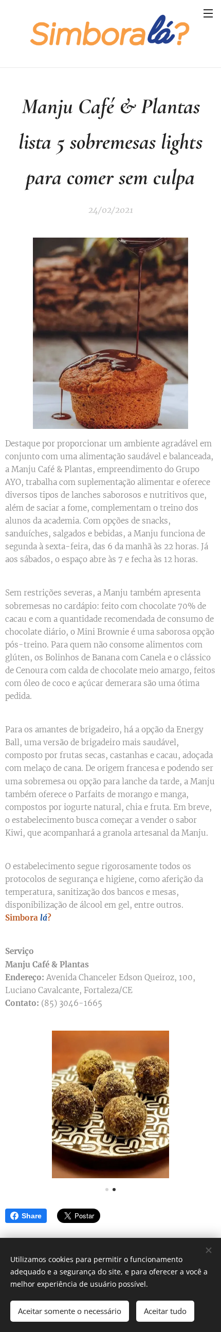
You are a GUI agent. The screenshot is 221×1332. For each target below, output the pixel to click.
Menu (208, 13)
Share (32, 1216)
